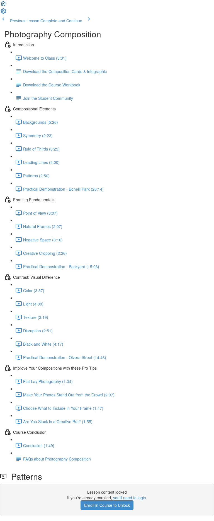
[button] (3, 5)
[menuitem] (3, 13)
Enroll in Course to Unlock (107, 505)
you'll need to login (129, 497)
